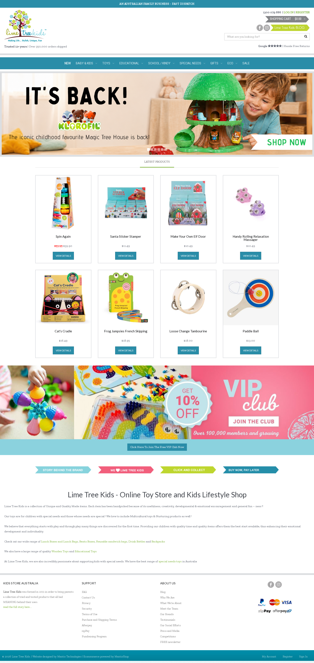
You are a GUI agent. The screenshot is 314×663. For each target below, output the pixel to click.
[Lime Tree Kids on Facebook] (271, 584)
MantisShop (121, 656)
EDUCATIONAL (129, 63)
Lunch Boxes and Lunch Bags (59, 541)
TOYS (106, 63)
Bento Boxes (87, 541)
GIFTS (214, 63)
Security (87, 608)
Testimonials (167, 619)
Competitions (168, 636)
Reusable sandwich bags (111, 541)
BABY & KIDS (84, 63)
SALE (246, 63)
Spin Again (63, 236)
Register (288, 656)
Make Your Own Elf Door (188, 236)
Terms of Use (89, 614)
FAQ (84, 592)
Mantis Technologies (69, 656)
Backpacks (158, 541)
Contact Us (88, 597)
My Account (269, 656)
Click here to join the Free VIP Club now (157, 447)
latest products (157, 161)
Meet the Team (169, 608)
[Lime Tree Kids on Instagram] (278, 584)
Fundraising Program (94, 636)
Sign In (303, 656)
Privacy (86, 603)
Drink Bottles (136, 541)
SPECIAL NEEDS (190, 63)
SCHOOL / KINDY (159, 63)
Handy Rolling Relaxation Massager (251, 238)
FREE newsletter (170, 642)
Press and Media (169, 630)
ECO (230, 63)
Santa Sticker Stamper (125, 236)
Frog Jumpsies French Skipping (125, 331)
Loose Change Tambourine (188, 331)
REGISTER (303, 12)
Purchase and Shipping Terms (99, 619)
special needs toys (170, 561)
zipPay (86, 630)
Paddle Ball (251, 331)
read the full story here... (17, 606)
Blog (163, 592)
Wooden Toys (60, 551)
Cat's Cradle (63, 331)
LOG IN (289, 12)
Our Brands (167, 614)
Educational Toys (86, 551)
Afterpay (87, 625)
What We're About (171, 603)
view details (63, 255)
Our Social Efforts (170, 625)
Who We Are (167, 597)
